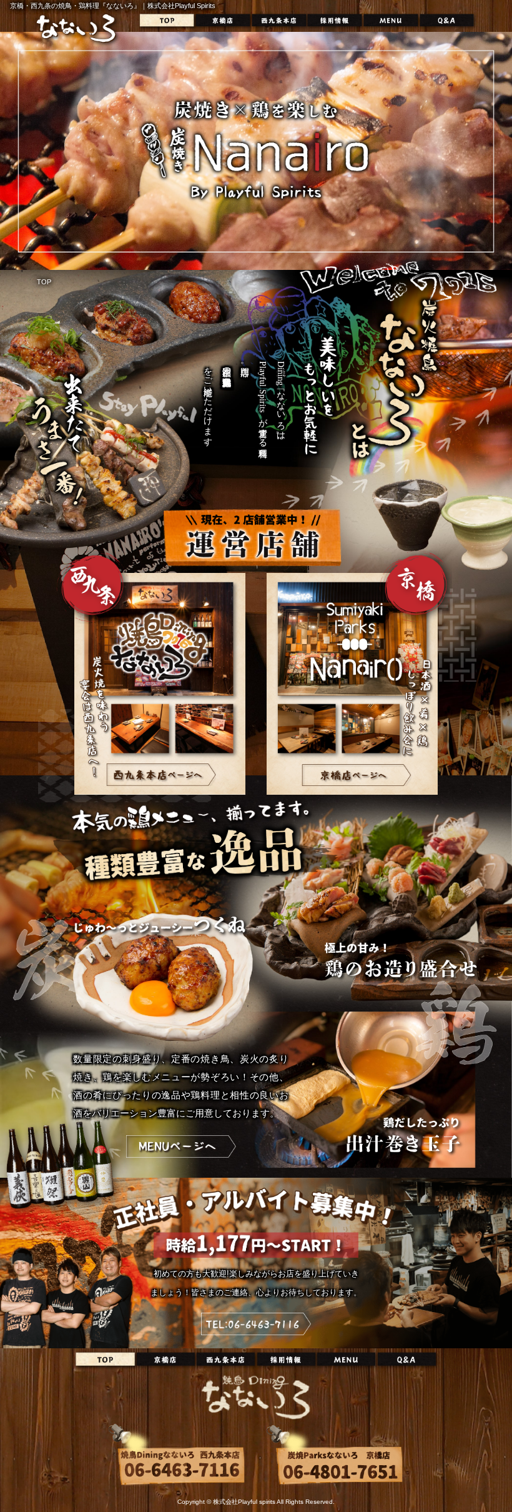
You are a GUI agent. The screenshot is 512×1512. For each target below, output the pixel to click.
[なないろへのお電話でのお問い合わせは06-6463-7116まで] (256, 1324)
